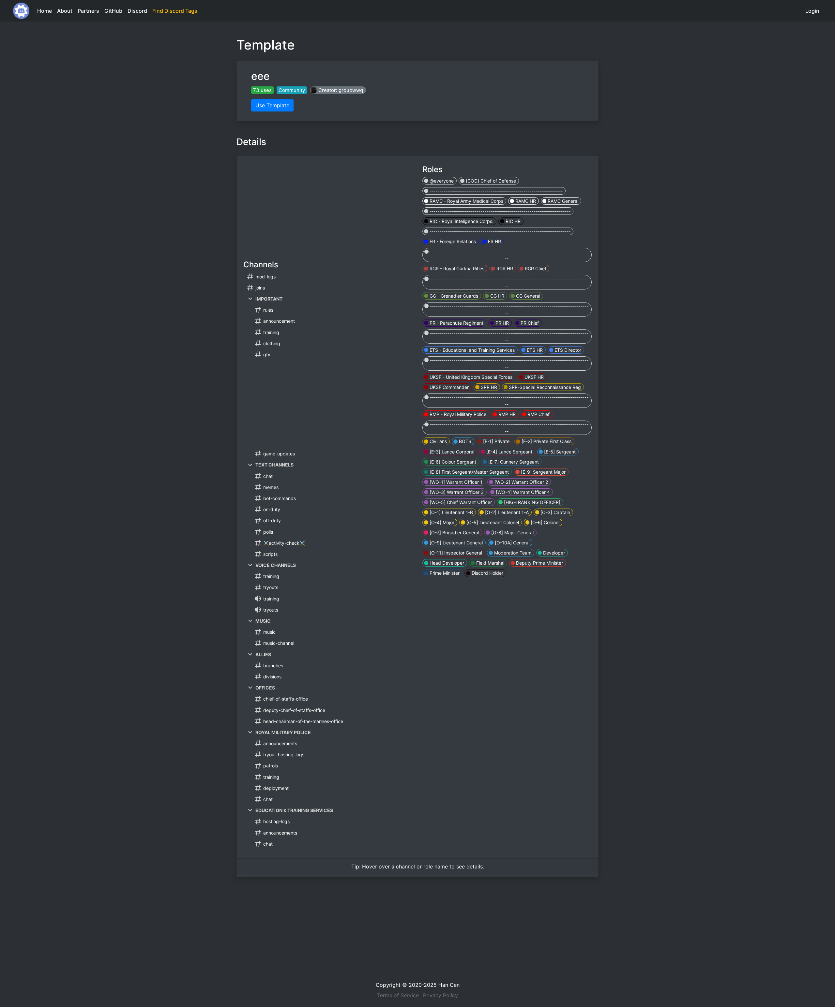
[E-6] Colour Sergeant (452, 462)
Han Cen (449, 985)
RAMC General (562, 201)
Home (44, 10)
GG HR (496, 296)
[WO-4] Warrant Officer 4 (522, 492)
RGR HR (504, 268)
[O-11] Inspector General (455, 552)
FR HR (494, 241)
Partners (88, 10)
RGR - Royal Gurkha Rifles (456, 268)
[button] (338, 90)
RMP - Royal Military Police (457, 414)
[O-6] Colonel (544, 522)
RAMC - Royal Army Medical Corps (465, 201)
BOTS (464, 441)
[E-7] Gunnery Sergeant (513, 462)
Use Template (272, 105)
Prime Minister (444, 573)
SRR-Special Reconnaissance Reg (544, 387)
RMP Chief (538, 414)
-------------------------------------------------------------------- (495, 191)
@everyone (441, 181)
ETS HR (534, 350)
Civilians (437, 441)
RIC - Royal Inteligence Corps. (460, 221)
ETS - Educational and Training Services (471, 350)
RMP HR (506, 414)
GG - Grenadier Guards (453, 296)
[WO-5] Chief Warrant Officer (460, 502)
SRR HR (488, 387)
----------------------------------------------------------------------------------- (508, 255)
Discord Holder (486, 573)
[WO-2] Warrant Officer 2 (520, 482)
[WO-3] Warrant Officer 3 (456, 492)
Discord (137, 10)
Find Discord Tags (174, 10)
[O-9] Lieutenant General (455, 542)
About (64, 10)
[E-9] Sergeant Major (543, 472)
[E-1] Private (495, 441)
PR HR (501, 323)
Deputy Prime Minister (539, 563)
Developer (553, 552)
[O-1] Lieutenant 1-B (450, 512)
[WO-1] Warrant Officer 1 (455, 482)
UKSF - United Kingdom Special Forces (470, 377)
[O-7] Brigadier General (453, 532)
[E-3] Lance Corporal (451, 451)
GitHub (113, 10)
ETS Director (567, 350)
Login (812, 10)
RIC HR (512, 221)
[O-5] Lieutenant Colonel (492, 522)
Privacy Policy (440, 995)
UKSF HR (533, 377)
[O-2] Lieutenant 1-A (506, 512)
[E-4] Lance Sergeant (508, 451)
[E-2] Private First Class (545, 441)
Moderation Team (512, 552)
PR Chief (529, 323)
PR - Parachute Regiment (455, 323)
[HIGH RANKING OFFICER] (531, 502)
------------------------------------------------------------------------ (499, 211)
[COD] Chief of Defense (490, 181)
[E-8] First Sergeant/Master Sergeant (468, 472)
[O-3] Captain (554, 512)
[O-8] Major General (512, 532)
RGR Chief (535, 268)
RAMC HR (525, 201)
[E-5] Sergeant (559, 451)
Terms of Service (398, 995)
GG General (527, 296)
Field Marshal (489, 563)
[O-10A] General (511, 542)
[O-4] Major (441, 522)
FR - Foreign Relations (452, 241)
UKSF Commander (448, 387)
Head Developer (446, 563)
